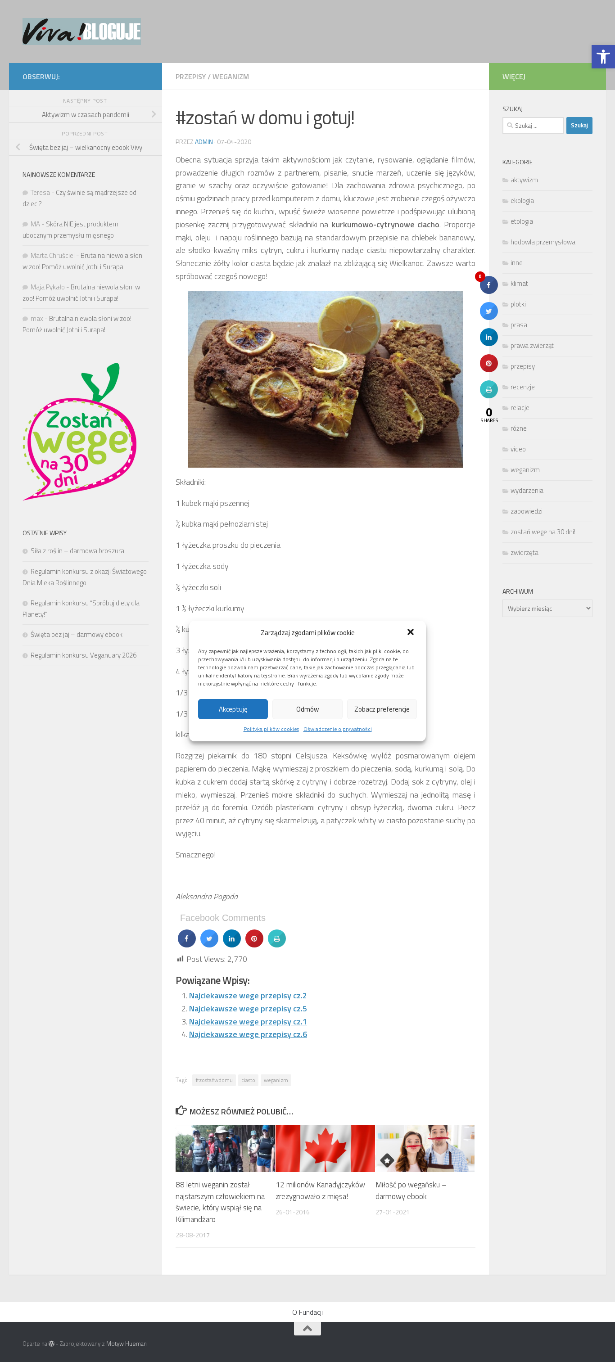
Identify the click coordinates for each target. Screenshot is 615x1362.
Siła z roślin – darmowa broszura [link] (77, 551)
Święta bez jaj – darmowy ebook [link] (76, 634)
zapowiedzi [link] (527, 511)
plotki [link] (518, 304)
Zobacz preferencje (382, 709)
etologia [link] (522, 221)
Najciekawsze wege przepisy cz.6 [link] (248, 1034)
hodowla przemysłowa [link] (543, 242)
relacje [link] (520, 407)
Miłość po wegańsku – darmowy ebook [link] (411, 1190)
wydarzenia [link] (527, 490)
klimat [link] (519, 283)
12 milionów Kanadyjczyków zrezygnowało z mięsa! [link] (320, 1190)
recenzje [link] (523, 387)
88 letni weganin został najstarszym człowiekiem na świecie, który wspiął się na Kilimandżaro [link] (220, 1202)
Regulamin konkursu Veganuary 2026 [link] (83, 655)
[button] (411, 632)
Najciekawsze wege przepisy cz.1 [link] (248, 1021)
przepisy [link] (191, 76)
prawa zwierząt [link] (532, 345)
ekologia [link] (522, 200)
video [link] (518, 449)
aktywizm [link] (524, 180)
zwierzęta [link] (524, 552)
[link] (603, 56)
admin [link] (204, 141)
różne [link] (519, 428)
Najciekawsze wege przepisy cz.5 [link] (248, 1008)
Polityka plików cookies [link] (271, 729)
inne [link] (517, 262)
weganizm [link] (231, 76)
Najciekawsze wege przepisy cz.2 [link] (248, 995)
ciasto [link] (248, 1080)
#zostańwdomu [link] (214, 1080)
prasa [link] (519, 325)
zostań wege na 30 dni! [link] (543, 532)
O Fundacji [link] (307, 1312)
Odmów (307, 709)
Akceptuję (233, 709)
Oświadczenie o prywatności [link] (337, 729)
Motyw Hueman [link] (126, 1343)
